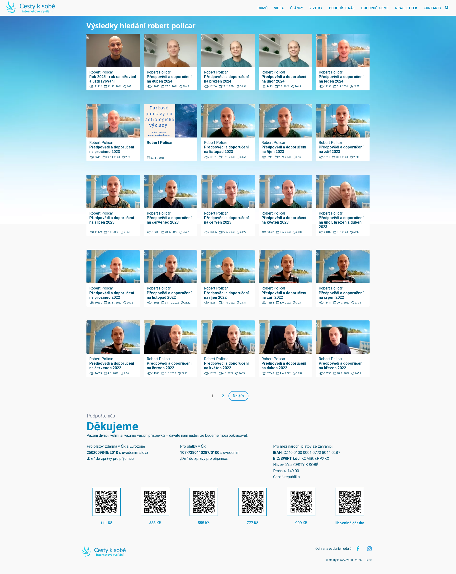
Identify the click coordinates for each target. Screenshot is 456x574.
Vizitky (315, 8)
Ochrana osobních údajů (333, 548)
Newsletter (406, 8)
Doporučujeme (375, 8)
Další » (238, 396)
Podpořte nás (342, 8)
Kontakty (432, 8)
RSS (369, 560)
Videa (279, 8)
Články (296, 8)
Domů (262, 8)
